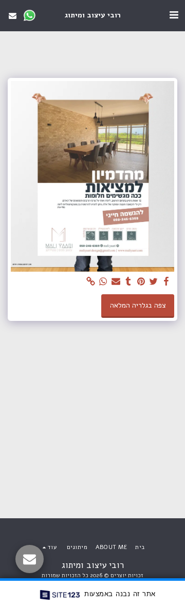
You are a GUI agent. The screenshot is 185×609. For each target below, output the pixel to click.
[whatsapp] (103, 282)
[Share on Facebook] (166, 282)
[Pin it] (141, 282)
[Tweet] (153, 282)
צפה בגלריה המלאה (138, 305)
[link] (91, 282)
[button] (173, 15)
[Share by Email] (116, 282)
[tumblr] (128, 282)
